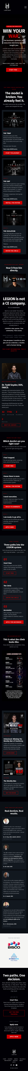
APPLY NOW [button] (10, 527)
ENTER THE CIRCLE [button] (12, 251)
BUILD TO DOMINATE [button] (13, 507)
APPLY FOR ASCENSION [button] (13, 622)
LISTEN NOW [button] (10, 753)
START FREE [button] (9, 466)
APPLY (14, 1062)
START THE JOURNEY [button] (12, 153)
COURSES (10, 1059)
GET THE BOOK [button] (11, 793)
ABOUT (21, 1060)
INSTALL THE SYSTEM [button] (13, 203)
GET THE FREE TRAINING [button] (14, 1013)
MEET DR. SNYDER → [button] (11, 425)
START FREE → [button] (14, 70)
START (4, 1059)
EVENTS (16, 1059)
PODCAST (15, 1060)
